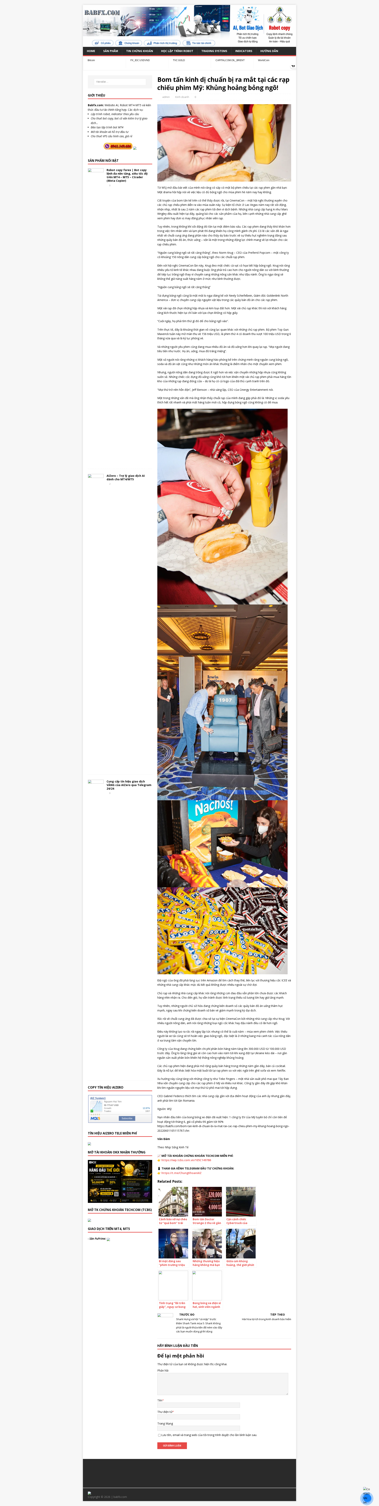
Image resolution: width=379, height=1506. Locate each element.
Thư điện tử (164, 1412)
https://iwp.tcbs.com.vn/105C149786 (186, 1160)
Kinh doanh (182, 97)
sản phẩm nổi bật (103, 160)
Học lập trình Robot (177, 51)
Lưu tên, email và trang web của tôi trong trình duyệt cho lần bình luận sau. (209, 1435)
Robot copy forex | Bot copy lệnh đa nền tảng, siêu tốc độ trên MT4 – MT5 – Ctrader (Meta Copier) (127, 175)
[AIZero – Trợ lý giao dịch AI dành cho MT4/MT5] (96, 768)
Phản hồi (162, 1370)
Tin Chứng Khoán (139, 51)
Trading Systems (214, 51)
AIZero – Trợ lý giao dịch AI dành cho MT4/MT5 (126, 477)
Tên (159, 1400)
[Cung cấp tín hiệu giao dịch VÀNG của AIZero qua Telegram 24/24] (96, 1074)
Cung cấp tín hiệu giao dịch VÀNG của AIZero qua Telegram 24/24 (129, 784)
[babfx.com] (189, 44)
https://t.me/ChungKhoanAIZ (181, 1173)
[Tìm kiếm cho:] (120, 82)
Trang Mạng (165, 1423)
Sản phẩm (110, 51)
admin (166, 97)
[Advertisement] (189, 1473)
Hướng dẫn (269, 51)
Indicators (243, 51)
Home (91, 51)
